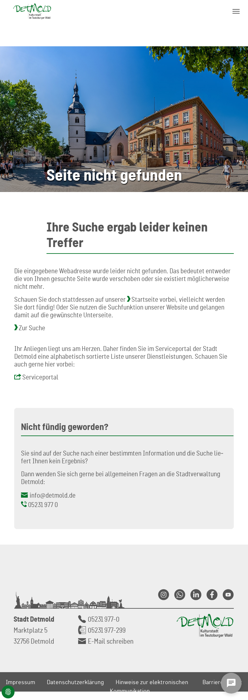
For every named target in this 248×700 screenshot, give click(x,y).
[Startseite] (32, 11)
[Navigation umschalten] (236, 11)
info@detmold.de (53, 495)
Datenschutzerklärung (75, 681)
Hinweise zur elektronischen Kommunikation (149, 686)
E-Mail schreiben (111, 641)
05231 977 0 (43, 504)
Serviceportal (40, 377)
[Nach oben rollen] (235, 624)
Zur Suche (32, 327)
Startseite (144, 299)
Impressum (20, 681)
